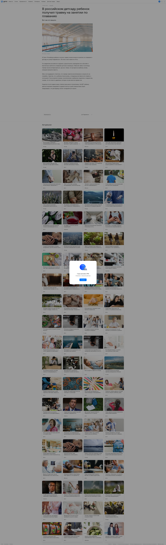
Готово (83, 279)
